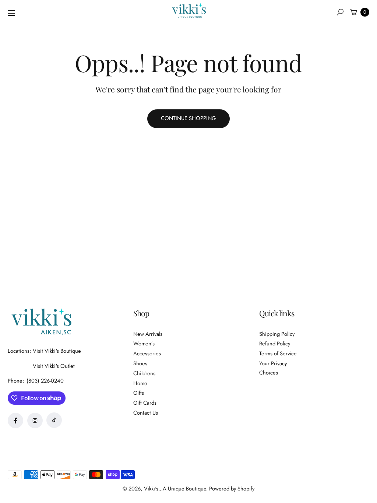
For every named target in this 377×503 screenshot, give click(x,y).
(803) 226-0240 (45, 381)
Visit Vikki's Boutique (57, 351)
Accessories (147, 353)
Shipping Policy (277, 334)
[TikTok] (54, 420)
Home (140, 383)
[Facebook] (15, 420)
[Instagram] (35, 420)
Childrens (144, 373)
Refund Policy (274, 344)
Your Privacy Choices (273, 368)
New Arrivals (147, 334)
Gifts (138, 393)
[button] (340, 12)
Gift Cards (144, 403)
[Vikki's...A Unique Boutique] (188, 10)
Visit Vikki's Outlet (54, 366)
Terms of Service (278, 353)
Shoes (140, 363)
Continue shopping (188, 118)
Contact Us (145, 413)
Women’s (144, 344)
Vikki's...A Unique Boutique (175, 489)
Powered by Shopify (231, 489)
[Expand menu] (11, 13)
